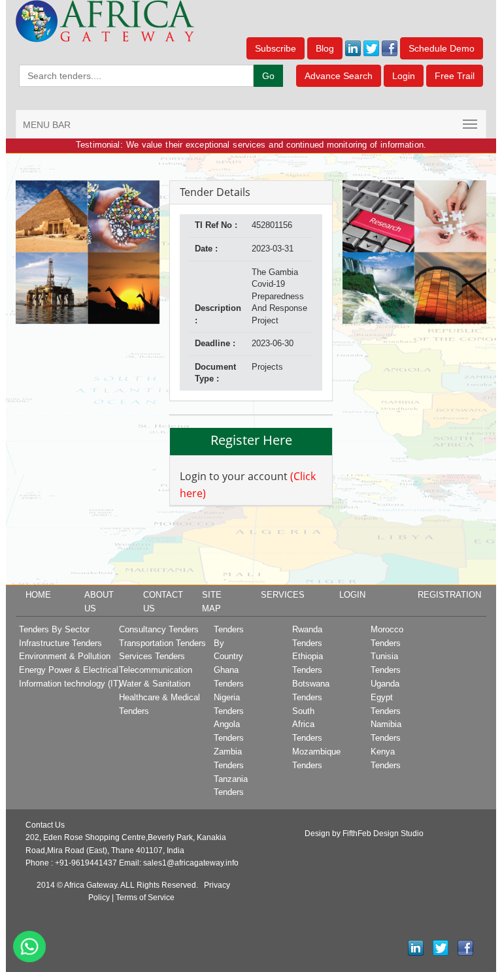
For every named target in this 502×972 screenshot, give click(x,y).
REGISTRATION (449, 595)
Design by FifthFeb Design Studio (364, 833)
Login (403, 76)
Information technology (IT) (70, 683)
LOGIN (352, 595)
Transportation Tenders (162, 643)
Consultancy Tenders (159, 629)
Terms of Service (145, 897)
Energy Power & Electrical (68, 670)
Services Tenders (152, 656)
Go (268, 76)
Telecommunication (155, 670)
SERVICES (283, 595)
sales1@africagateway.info (191, 862)
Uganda (385, 683)
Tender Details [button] (215, 192)
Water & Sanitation (154, 683)
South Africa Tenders (307, 724)
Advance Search (339, 76)
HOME (38, 595)
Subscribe (275, 48)
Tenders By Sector (54, 629)
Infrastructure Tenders (60, 643)
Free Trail (455, 76)
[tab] (251, 193)
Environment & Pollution (64, 656)
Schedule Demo (442, 48)
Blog (325, 48)
